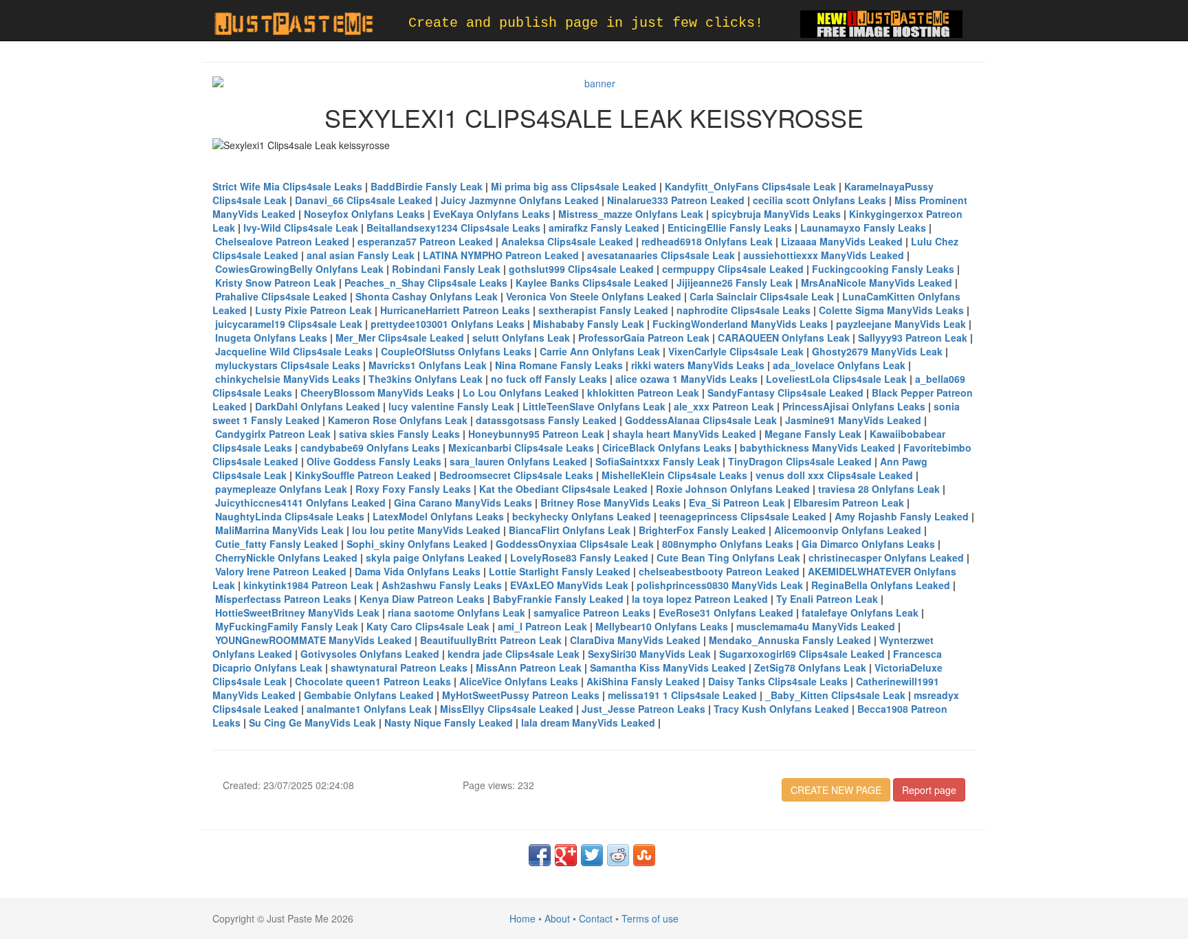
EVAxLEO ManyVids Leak (569, 585)
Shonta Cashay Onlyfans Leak (426, 296)
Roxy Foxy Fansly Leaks (413, 489)
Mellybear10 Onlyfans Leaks (661, 626)
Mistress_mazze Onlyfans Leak (630, 214)
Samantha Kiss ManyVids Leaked (668, 667)
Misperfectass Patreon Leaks (283, 599)
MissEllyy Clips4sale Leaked (506, 709)
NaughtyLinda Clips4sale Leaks (289, 516)
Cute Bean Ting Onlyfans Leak (728, 557)
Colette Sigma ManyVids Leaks (891, 310)
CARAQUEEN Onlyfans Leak (784, 337)
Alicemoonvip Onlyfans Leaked (847, 530)
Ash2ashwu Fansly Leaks (442, 585)
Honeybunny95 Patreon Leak (536, 434)
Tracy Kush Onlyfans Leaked (781, 709)
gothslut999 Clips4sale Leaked (581, 269)
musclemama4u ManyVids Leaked (815, 626)
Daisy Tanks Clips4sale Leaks (778, 681)
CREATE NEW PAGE (836, 790)
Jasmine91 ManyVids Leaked (853, 420)
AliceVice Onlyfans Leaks (518, 681)
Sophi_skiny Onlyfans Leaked (416, 544)
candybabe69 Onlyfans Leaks (370, 447)
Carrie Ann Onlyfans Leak (600, 351)
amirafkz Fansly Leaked (604, 227)
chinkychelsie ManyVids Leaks (287, 379)
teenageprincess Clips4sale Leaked (742, 516)
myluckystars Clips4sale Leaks (287, 365)
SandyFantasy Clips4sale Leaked (785, 392)
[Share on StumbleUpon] (644, 855)
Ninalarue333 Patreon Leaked (676, 200)
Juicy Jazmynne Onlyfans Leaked (520, 200)
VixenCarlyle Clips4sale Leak (736, 351)
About (557, 918)
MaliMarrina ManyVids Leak (279, 530)
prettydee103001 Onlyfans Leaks (448, 324)
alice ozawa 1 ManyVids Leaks (686, 379)
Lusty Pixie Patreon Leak (313, 310)
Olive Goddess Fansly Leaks (374, 461)
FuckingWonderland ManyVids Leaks (740, 324)
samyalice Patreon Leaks (592, 612)
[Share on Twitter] (592, 855)
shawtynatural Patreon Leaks (399, 667)
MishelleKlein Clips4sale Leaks (674, 475)
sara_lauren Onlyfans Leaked (518, 461)
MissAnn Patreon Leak (529, 667)
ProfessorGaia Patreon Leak (644, 337)
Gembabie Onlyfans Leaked (369, 695)
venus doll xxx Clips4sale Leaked (834, 475)
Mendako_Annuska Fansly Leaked (790, 640)
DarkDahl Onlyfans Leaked (317, 406)
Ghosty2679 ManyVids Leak (877, 351)
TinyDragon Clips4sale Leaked (800, 461)
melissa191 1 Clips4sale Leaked (682, 695)
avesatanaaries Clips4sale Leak (661, 255)
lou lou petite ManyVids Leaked (426, 530)
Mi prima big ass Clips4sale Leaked (574, 186)
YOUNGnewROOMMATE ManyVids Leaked (313, 640)
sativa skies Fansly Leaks (399, 434)
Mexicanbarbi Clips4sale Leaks (521, 447)
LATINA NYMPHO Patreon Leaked (501, 255)
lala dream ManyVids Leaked (588, 722)
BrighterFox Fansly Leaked (702, 530)
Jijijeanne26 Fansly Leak (734, 282)
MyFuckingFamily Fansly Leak (286, 626)
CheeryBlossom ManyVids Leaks (377, 392)
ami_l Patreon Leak (542, 626)
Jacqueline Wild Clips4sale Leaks (294, 351)
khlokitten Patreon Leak (643, 392)
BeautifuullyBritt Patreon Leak (491, 640)
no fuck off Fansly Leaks (549, 379)
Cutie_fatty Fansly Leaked (276, 544)
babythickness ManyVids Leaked (817, 447)
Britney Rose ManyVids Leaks (610, 502)
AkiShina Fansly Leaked (643, 681)
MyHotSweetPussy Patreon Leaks (521, 695)
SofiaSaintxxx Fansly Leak (657, 461)
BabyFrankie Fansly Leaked (558, 599)
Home (522, 918)
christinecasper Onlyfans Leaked (886, 557)
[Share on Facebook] (540, 855)
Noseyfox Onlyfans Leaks (364, 214)
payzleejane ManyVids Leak (901, 324)
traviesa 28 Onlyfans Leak (879, 489)
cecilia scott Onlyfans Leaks (819, 200)
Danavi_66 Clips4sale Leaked (363, 200)
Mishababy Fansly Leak (588, 324)
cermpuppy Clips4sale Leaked (733, 269)
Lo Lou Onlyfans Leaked (521, 392)
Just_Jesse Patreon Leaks (643, 709)
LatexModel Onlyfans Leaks (438, 516)
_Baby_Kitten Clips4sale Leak (835, 695)
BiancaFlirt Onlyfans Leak (569, 530)
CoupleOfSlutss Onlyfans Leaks (456, 351)
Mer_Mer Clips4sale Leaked (400, 337)
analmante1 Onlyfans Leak (369, 709)
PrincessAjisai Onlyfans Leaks (853, 406)
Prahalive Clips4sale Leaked (281, 296)
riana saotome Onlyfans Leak (456, 612)
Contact (596, 918)
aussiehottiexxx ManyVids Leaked (823, 255)
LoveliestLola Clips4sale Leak (836, 379)
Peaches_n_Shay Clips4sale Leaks (425, 282)
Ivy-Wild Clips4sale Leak (300, 227)
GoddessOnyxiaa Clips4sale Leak (575, 544)
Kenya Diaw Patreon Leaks (422, 599)
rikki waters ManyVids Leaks (697, 365)
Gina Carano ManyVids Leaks (463, 502)
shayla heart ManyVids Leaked (684, 434)
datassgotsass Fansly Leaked (546, 420)
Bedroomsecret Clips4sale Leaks (516, 475)
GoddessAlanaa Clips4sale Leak (701, 420)
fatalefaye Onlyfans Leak (860, 612)
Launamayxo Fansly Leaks (863, 227)
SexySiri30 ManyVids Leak (649, 654)
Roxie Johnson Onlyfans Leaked (733, 489)
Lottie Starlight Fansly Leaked (559, 571)
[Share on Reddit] (618, 855)
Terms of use (650, 918)
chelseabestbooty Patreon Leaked (719, 571)
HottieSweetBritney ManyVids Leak (297, 612)
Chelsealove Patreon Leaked (282, 241)
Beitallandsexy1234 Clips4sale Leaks (453, 227)
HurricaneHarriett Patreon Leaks (455, 310)
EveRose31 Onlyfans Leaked (726, 612)
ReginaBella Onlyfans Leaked (880, 585)
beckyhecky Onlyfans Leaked (581, 516)
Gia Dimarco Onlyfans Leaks (868, 544)
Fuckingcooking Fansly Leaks (883, 269)
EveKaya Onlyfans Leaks (491, 214)
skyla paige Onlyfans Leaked (434, 557)
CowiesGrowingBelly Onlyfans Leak (299, 269)
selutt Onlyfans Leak (521, 337)
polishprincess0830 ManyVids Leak (720, 585)
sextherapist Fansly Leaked (603, 310)
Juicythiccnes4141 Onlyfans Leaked (300, 502)
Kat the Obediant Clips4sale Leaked (563, 489)
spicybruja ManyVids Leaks (776, 214)
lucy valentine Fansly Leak (451, 406)
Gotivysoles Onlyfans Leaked (369, 654)
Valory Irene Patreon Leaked (280, 571)
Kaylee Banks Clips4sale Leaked (592, 282)
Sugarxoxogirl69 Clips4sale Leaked (802, 654)
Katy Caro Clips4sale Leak (428, 626)
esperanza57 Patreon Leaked (425, 241)
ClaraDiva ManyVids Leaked (635, 640)
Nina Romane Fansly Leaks (559, 365)
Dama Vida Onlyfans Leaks (418, 571)
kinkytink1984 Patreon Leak (308, 585)
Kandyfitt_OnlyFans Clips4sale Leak (750, 186)
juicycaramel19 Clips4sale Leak (288, 324)
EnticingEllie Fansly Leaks (730, 227)
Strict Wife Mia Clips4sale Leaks (287, 186)
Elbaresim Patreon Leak (848, 502)
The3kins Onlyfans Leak (425, 379)
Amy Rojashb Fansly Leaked (902, 516)
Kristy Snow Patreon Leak (275, 282)
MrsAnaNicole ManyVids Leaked (876, 282)
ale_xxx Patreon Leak (724, 406)
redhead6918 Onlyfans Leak (707, 241)
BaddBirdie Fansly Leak (427, 186)
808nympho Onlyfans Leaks (727, 544)
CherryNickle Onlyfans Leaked (286, 557)
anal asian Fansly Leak (361, 255)
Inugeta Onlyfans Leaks (271, 337)
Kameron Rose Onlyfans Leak (398, 420)
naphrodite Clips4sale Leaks (743, 310)
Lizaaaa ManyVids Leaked (842, 241)
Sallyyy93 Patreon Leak (912, 337)
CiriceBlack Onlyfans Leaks (667, 447)
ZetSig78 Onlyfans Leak (810, 667)
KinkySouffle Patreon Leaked (363, 475)
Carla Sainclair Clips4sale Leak (762, 296)
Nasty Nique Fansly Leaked (448, 722)
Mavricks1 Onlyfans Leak (427, 365)
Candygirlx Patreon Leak (273, 434)
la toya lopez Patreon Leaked (700, 599)
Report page (929, 790)
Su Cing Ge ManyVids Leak (312, 722)
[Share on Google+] (566, 855)
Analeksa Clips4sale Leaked (567, 241)
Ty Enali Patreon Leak (827, 599)
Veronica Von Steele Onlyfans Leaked (593, 296)
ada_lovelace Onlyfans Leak (839, 365)
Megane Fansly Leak (812, 434)
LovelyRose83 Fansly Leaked (579, 557)
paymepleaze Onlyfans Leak (281, 489)
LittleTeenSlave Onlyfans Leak (594, 406)
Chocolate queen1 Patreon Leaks (373, 681)
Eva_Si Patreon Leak (737, 502)
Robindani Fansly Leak (446, 269)
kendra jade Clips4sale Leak (514, 654)
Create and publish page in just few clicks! (585, 23)
